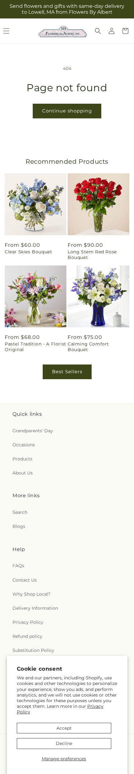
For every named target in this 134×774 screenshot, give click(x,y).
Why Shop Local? (31, 594)
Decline (64, 743)
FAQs (18, 565)
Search (19, 512)
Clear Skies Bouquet (28, 252)
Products (22, 459)
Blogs (18, 526)
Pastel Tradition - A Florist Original (35, 346)
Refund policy (27, 636)
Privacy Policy (27, 622)
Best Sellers (67, 372)
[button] (98, 31)
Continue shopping (67, 111)
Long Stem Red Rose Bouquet (92, 254)
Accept (64, 728)
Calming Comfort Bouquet (88, 346)
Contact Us (24, 580)
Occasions (23, 445)
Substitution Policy (33, 650)
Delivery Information (35, 608)
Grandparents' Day (32, 431)
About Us (22, 473)
